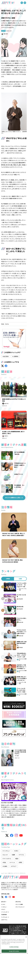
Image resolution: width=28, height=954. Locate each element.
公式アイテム (4, 919)
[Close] (26, 937)
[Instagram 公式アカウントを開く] (10, 897)
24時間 (8, 579)
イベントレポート (5, 912)
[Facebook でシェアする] (6, 366)
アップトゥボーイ (5, 917)
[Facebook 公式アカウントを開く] (6, 897)
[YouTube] (21, 835)
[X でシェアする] (2, 366)
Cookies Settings (14, 947)
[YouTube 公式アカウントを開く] (13, 897)
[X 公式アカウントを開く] (2, 897)
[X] (7, 835)
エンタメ (3, 904)
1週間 (20, 579)
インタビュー (4, 907)
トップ (2, 873)
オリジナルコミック (20, 907)
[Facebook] (11, 835)
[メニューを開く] (24, 3)
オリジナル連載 (19, 904)
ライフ (3, 31)
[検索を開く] (21, 3)
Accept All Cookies (14, 951)
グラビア (3, 909)
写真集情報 (4, 914)
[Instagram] (16, 835)
